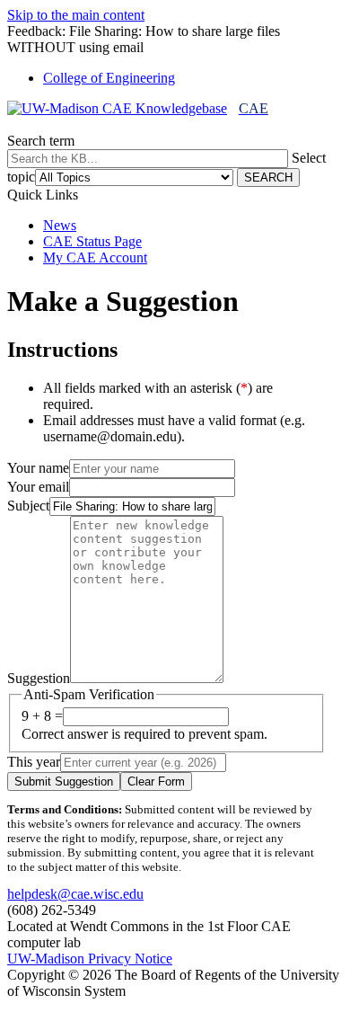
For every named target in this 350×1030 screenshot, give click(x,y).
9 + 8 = (42, 716)
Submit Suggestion (63, 781)
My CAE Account (95, 257)
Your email (38, 486)
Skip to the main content (75, 14)
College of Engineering (109, 77)
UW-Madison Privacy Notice (89, 958)
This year (33, 761)
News (59, 225)
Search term (40, 140)
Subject (28, 505)
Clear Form (156, 781)
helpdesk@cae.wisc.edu (75, 893)
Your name (38, 467)
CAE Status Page (92, 241)
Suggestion (38, 678)
